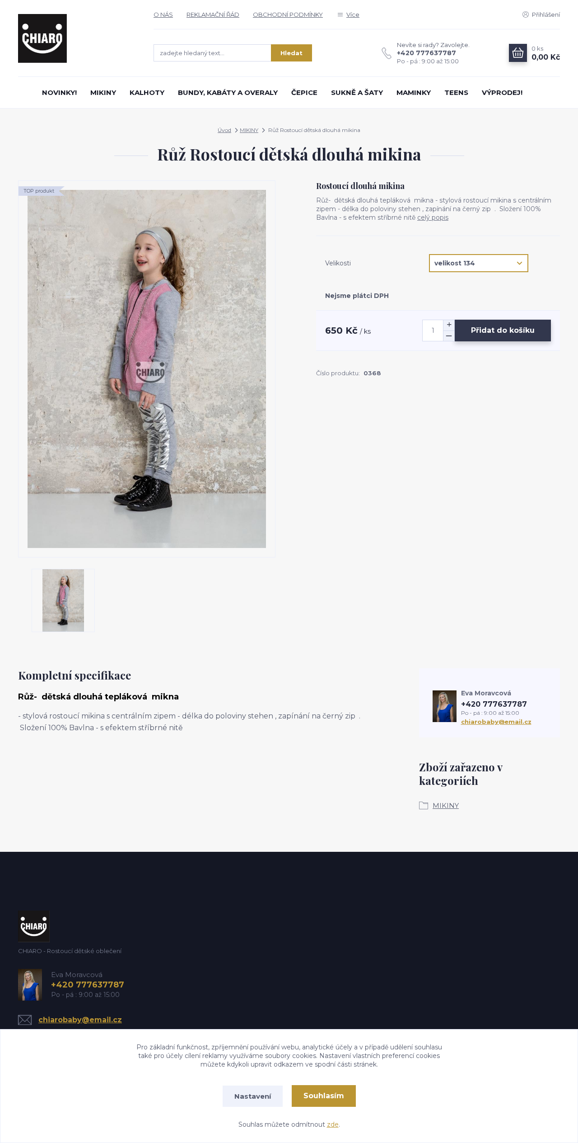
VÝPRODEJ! (502, 92)
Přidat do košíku (503, 330)
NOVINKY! (59, 92)
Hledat (291, 53)
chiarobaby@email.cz (496, 721)
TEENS (456, 92)
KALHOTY (147, 92)
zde (333, 1124)
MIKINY (103, 92)
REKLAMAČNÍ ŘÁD (212, 14)
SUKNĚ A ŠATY (357, 92)
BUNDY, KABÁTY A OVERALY (228, 92)
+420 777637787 (426, 53)
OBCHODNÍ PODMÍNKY (288, 14)
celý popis (432, 217)
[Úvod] (76, 38)
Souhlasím (323, 1095)
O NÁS (163, 14)
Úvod (224, 130)
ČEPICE (304, 92)
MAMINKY (413, 92)
